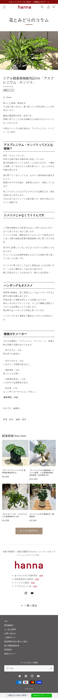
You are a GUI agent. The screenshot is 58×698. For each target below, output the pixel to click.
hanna (31, 689)
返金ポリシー (10, 653)
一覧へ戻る (30, 605)
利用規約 (8, 649)
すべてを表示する (29, 530)
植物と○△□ (8, 90)
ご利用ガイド (10, 637)
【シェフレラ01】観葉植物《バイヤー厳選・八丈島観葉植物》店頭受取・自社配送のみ (41, 472)
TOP (6, 621)
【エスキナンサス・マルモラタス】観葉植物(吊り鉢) (14, 515)
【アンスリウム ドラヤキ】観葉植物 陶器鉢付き (13, 471)
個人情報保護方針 (12, 645)
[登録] (51, 668)
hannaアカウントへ (41, 695)
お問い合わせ (10, 633)
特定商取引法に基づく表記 (15, 641)
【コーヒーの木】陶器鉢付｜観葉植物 (41, 515)
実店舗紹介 (9, 625)
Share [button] (9, 97)
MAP (41, 575)
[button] (4, 7)
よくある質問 (10, 629)
